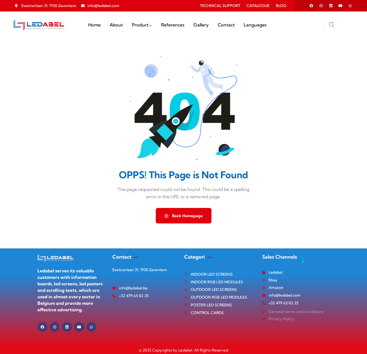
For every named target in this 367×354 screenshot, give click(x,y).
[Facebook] (311, 5)
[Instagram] (321, 5)
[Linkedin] (331, 5)
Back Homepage (187, 215)
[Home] (38, 25)
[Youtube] (340, 5)
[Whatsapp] (350, 5)
